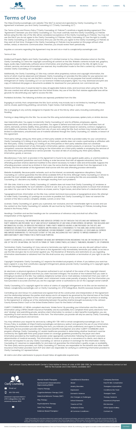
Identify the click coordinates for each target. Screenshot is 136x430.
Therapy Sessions (110, 397)
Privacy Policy (30, 30)
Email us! (12, 388)
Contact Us (108, 411)
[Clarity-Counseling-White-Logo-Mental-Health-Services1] (14, 380)
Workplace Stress (77, 408)
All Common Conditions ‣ (80, 411)
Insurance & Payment (112, 400)
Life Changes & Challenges (81, 397)
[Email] (13, 407)
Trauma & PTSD (76, 404)
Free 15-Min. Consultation (113, 383)
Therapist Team (110, 393)
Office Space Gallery (111, 408)
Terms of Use (14, 30)
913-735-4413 (14, 392)
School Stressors (77, 400)
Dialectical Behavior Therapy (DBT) (50, 396)
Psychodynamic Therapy (46, 404)
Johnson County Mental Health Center (29, 364)
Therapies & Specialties (112, 386)
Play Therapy (42, 400)
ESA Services (108, 404)
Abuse (73, 383)
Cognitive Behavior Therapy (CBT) (50, 392)
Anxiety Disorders (77, 386)
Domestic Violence (78, 393)
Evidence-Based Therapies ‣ (48, 411)
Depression (75, 390)
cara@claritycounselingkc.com (83, 49)
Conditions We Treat (111, 390)
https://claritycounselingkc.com (22, 23)
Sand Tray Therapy (44, 407)
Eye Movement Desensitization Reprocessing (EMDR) (49, 384)
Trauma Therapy (43, 389)
